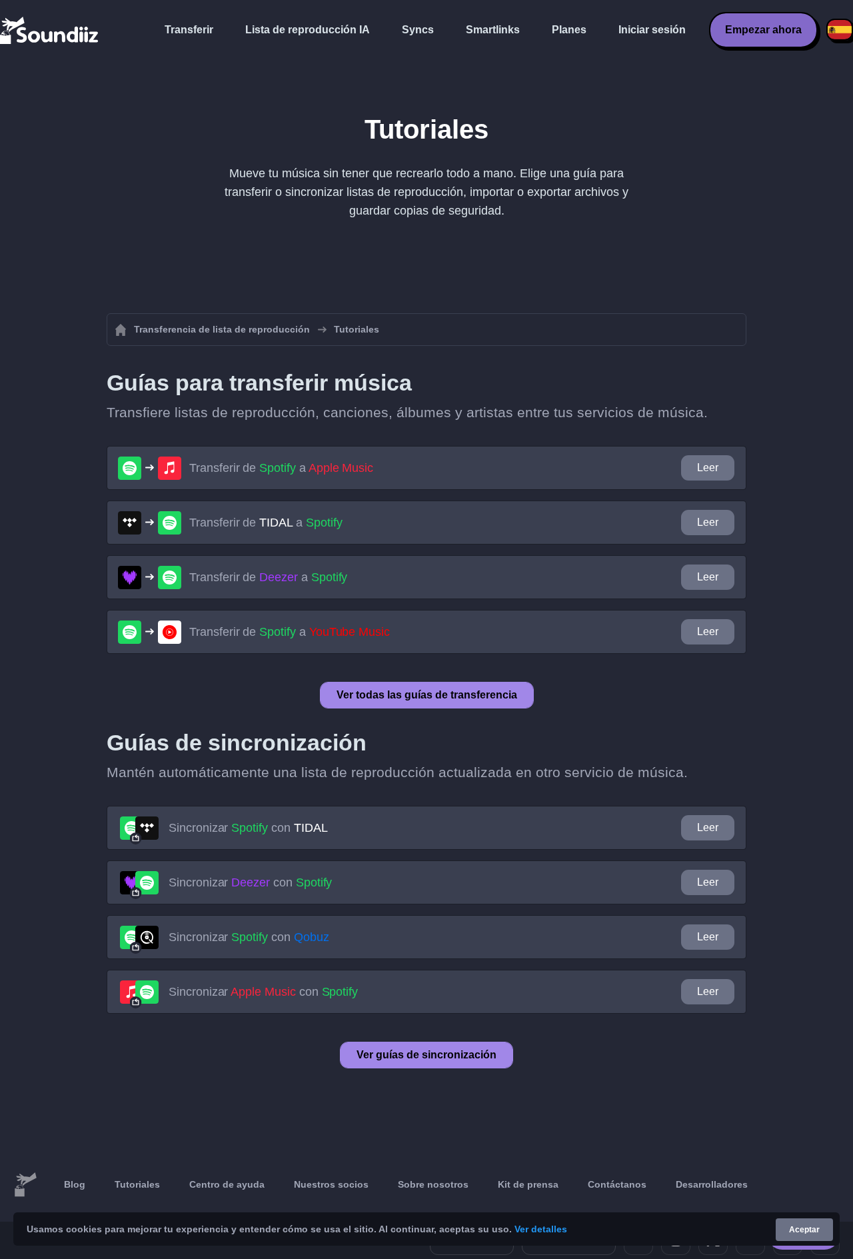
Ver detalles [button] (540, 1229)
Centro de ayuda (227, 1184)
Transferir (189, 29)
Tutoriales (137, 1184)
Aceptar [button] (804, 1229)
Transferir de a (281, 468)
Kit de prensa (528, 1184)
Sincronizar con (248, 827)
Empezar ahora (763, 29)
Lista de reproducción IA (307, 29)
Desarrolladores (712, 1184)
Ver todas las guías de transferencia (427, 694)
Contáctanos (617, 1184)
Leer (707, 467)
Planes (569, 29)
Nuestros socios (331, 1184)
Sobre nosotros (433, 1184)
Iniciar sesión (652, 29)
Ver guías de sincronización (426, 1054)
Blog (74, 1184)
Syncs (418, 29)
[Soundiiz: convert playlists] (25, 1185)
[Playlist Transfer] (50, 30)
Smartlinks (493, 29)
